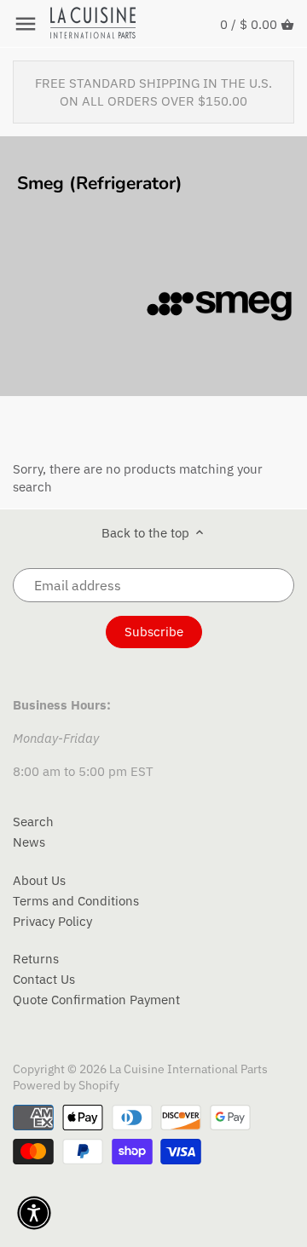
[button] (34, 1213)
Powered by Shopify (66, 1085)
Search (33, 821)
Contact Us (44, 979)
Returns (36, 959)
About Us (39, 880)
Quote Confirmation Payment (96, 999)
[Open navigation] (25, 24)
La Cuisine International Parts (188, 1069)
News (29, 842)
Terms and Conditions (76, 901)
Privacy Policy (52, 921)
